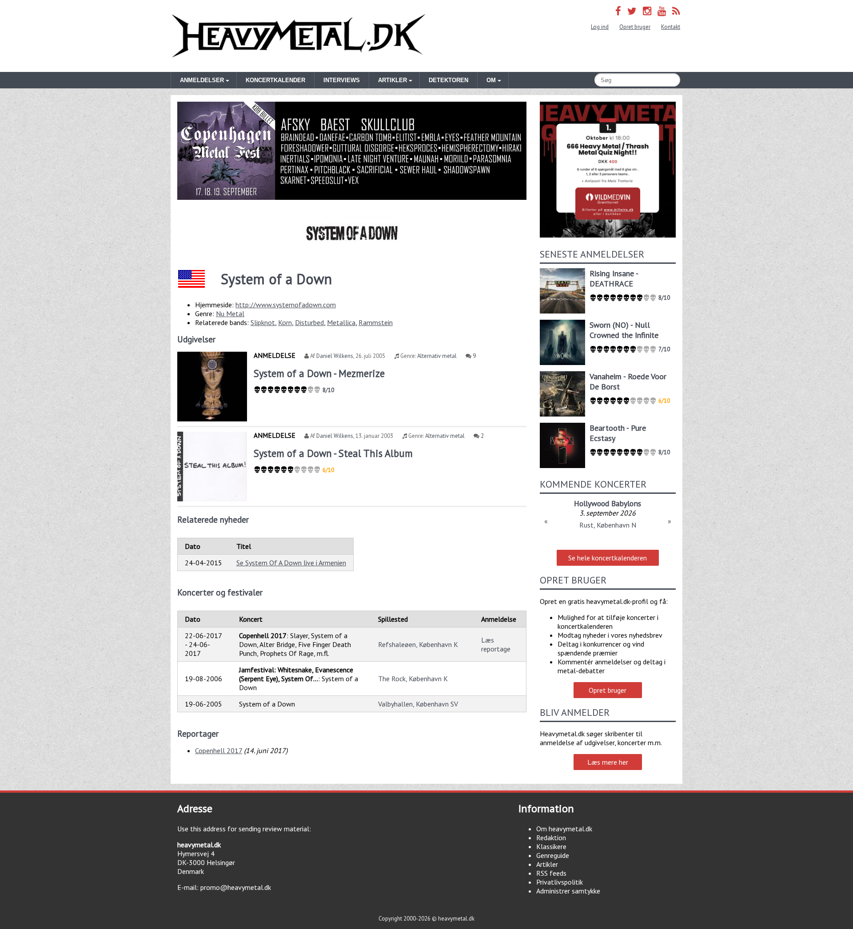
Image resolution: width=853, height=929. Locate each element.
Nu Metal (230, 313)
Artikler (547, 864)
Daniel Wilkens (334, 356)
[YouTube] (662, 10)
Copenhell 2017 (218, 750)
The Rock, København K (413, 678)
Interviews (341, 80)
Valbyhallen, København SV (418, 703)
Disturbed (309, 322)
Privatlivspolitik (559, 881)
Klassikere (551, 846)
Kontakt (670, 27)
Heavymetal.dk (298, 36)
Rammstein (376, 322)
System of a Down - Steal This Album (333, 453)
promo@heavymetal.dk (235, 887)
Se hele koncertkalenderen (607, 557)
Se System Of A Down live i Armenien (291, 562)
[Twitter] (632, 10)
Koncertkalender (275, 80)
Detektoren (448, 80)
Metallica (341, 322)
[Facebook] (618, 10)
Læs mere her (607, 762)
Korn (285, 322)
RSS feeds (551, 873)
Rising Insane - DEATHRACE (614, 278)
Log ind (600, 27)
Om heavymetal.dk (564, 828)
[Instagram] (647, 10)
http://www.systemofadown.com (285, 304)
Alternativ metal (437, 356)
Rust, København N (607, 524)
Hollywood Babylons (607, 503)
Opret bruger (634, 27)
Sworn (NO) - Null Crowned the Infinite (624, 330)
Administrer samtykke (568, 890)
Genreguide (552, 855)
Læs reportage (495, 644)
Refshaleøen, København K (418, 644)
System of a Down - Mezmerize (319, 373)
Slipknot (263, 322)
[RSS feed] (676, 10)
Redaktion (551, 837)
